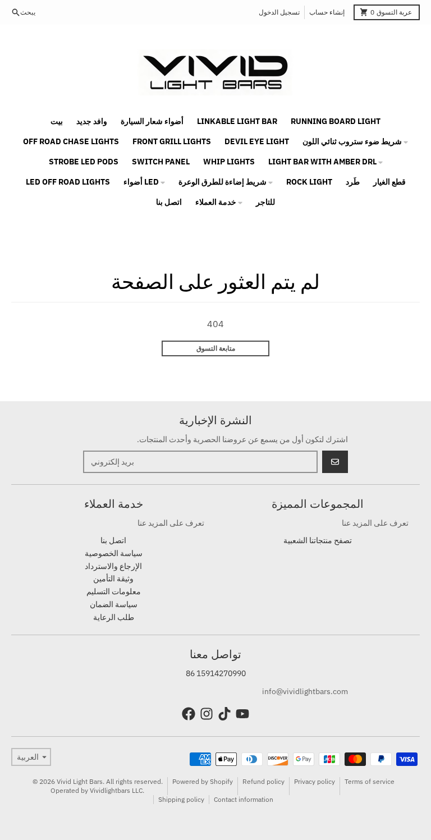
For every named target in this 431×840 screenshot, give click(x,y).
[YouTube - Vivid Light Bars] (242, 713)
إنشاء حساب (327, 12)
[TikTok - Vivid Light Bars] (224, 713)
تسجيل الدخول (279, 12)
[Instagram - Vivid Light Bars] (206, 713)
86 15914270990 (216, 673)
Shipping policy (181, 799)
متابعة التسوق (215, 348)
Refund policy (263, 781)
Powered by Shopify (202, 781)
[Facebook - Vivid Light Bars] (188, 713)
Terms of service (370, 781)
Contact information (243, 799)
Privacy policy (314, 781)
